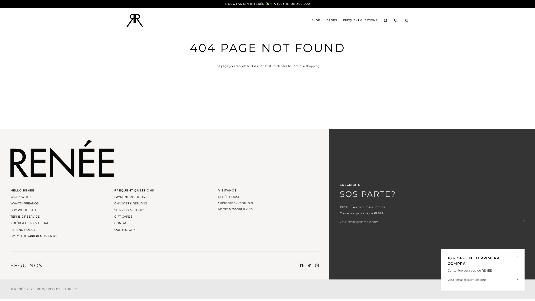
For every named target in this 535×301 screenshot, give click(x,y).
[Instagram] (317, 265)
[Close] (519, 256)
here (284, 66)
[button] (316, 20)
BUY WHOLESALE (23, 210)
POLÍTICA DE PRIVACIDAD (30, 223)
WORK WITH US (22, 197)
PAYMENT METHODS (129, 197)
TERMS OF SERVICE (24, 216)
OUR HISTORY (124, 229)
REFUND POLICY (22, 229)
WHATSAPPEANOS (24, 203)
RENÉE (19, 289)
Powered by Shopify (57, 289)
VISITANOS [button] (227, 190)
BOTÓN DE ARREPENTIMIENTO (33, 236)
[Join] (514, 279)
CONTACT (121, 223)
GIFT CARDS (123, 216)
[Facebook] (301, 265)
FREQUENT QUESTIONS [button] (134, 190)
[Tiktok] (309, 265)
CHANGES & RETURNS (130, 203)
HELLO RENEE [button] (22, 190)
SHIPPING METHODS (129, 210)
